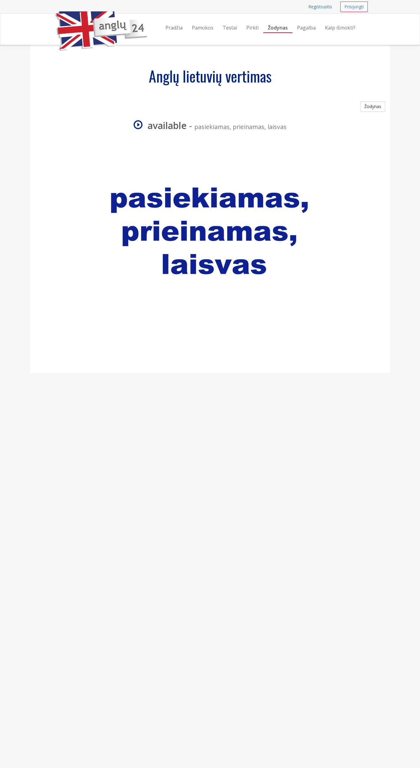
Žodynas (278, 27)
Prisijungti (354, 7)
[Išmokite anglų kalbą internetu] (55, 21)
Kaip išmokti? (340, 27)
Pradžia (174, 27)
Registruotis (320, 7)
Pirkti (252, 27)
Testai (230, 27)
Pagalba (306, 27)
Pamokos (202, 27)
